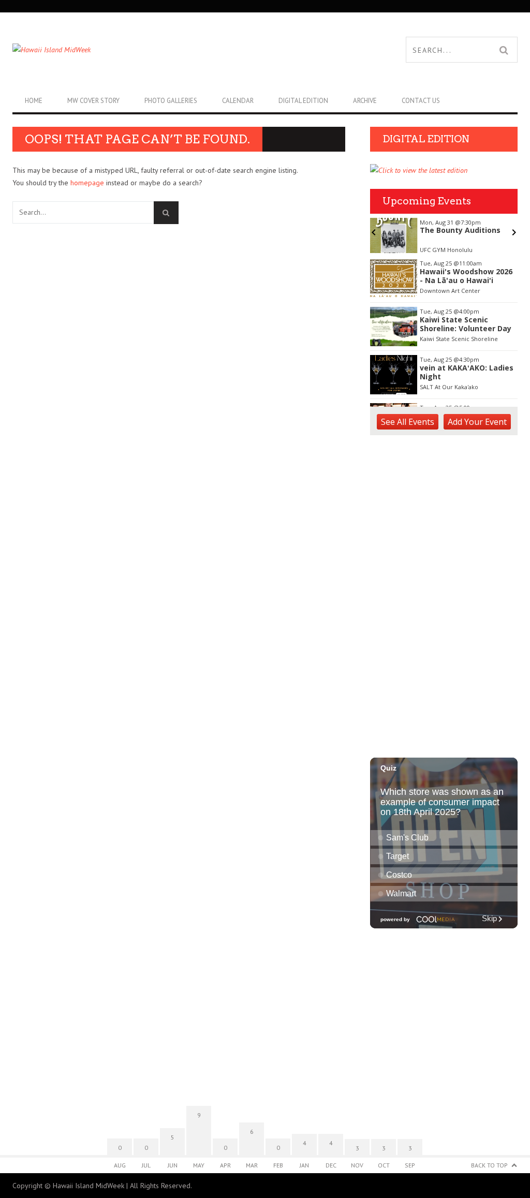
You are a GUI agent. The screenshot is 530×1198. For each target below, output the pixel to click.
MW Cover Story (93, 100)
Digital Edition (303, 100)
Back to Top (489, 1165)
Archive (365, 100)
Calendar (238, 100)
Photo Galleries (170, 100)
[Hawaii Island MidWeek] (138, 49)
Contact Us (421, 100)
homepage (87, 182)
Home (33, 100)
